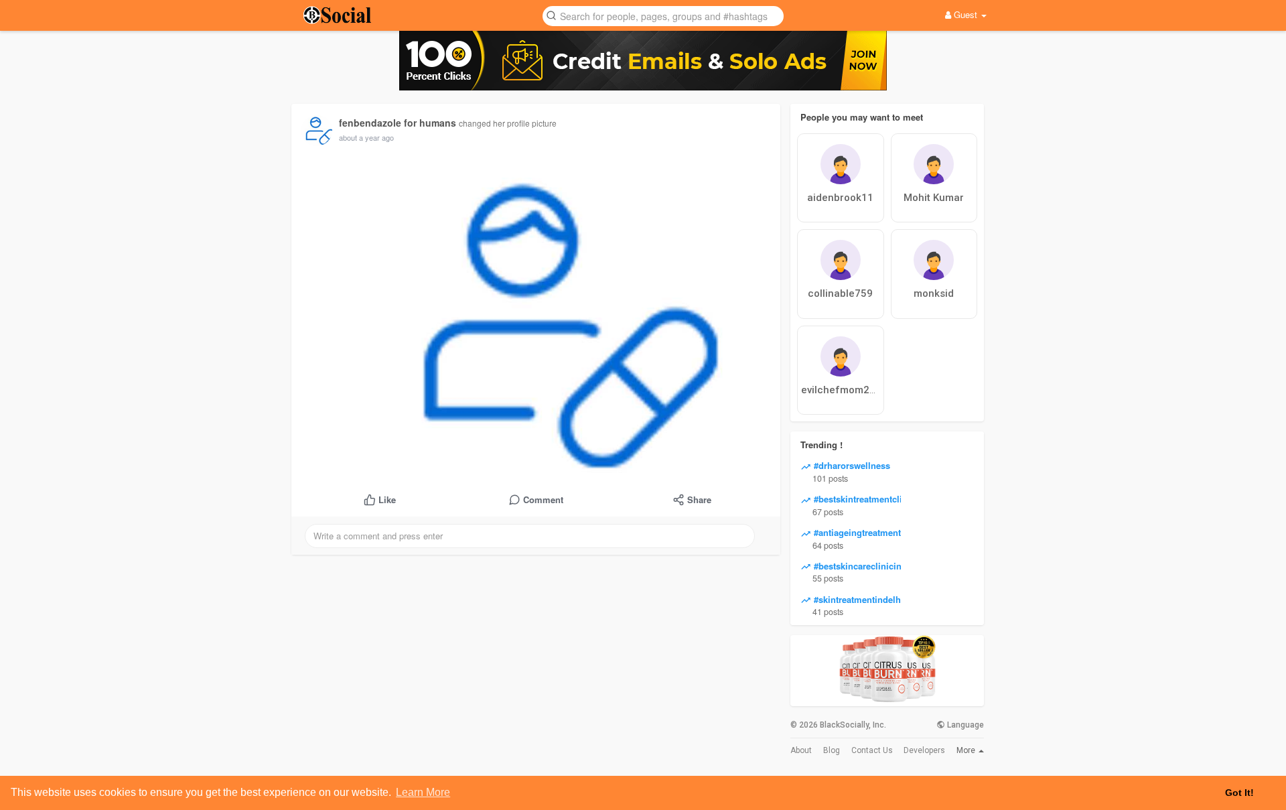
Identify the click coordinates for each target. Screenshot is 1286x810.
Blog (831, 750)
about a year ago (366, 137)
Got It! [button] (1239, 792)
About (801, 750)
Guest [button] (965, 14)
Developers (924, 750)
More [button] (966, 750)
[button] (663, 15)
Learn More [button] (423, 792)
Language (964, 725)
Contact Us (872, 750)
